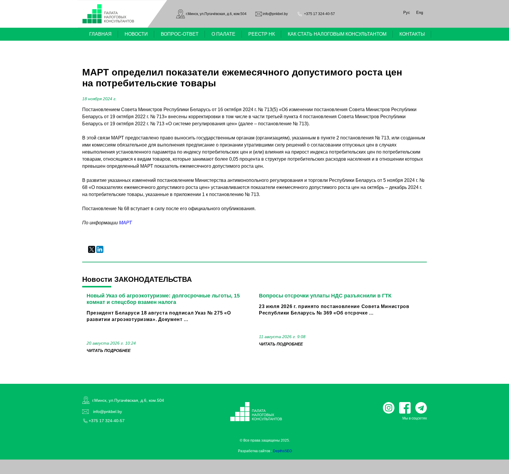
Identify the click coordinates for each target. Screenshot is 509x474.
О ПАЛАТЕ (223, 34)
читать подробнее (108, 350)
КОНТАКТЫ (412, 34)
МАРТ (125, 222)
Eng (419, 12)
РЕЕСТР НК (261, 34)
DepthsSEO (282, 451)
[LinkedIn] (99, 249)
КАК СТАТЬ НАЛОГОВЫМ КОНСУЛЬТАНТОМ (337, 34)
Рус (406, 12)
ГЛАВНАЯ (100, 34)
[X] (91, 249)
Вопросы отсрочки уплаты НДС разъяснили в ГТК (325, 296)
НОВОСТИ (136, 34)
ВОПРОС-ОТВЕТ (180, 34)
